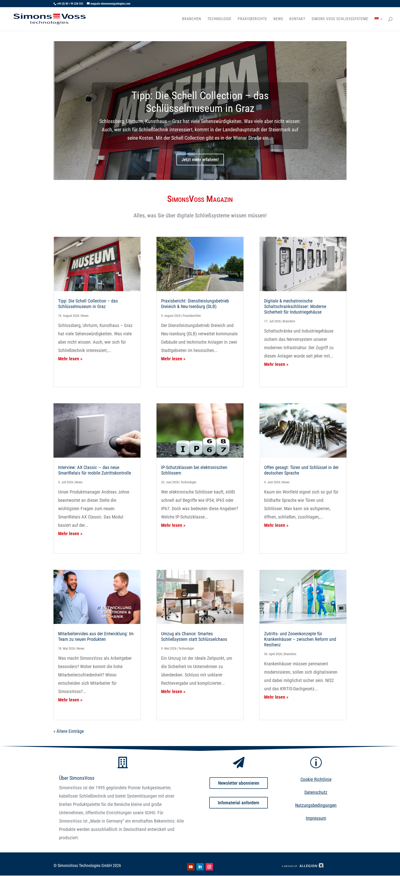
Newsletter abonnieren (238, 783)
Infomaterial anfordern (238, 802)
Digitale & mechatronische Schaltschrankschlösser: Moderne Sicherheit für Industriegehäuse (295, 306)
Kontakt (297, 19)
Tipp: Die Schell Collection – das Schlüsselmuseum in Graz (200, 101)
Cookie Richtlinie (315, 779)
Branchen (191, 19)
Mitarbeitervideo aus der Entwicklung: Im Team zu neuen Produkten (96, 636)
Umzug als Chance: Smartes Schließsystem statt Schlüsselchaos (194, 636)
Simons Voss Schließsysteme (340, 19)
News (278, 19)
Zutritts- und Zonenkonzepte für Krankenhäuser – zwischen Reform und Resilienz (300, 639)
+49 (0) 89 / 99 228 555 (70, 3)
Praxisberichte (252, 19)
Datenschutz (315, 792)
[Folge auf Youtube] (190, 866)
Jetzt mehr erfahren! (200, 159)
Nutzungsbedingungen (316, 805)
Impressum (316, 818)
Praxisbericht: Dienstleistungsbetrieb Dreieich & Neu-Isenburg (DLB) (195, 303)
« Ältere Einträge (68, 731)
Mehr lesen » (70, 358)
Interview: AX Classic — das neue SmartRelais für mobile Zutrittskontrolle (94, 470)
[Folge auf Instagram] (209, 866)
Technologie (219, 19)
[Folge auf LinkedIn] (200, 866)
